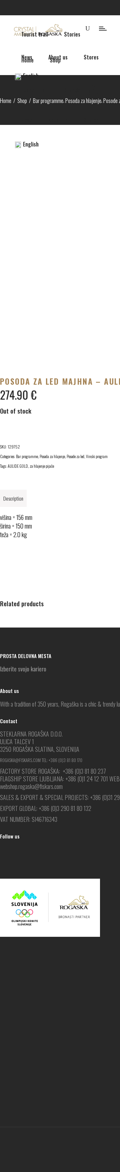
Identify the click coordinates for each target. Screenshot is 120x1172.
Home (5, 100)
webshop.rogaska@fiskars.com (31, 786)
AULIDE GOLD (18, 466)
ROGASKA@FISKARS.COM (20, 760)
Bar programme (27, 456)
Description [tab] (13, 498)
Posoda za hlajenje (52, 456)
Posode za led (75, 456)
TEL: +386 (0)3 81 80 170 (62, 760)
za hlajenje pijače (42, 466)
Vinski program (97, 456)
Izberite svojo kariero (23, 668)
